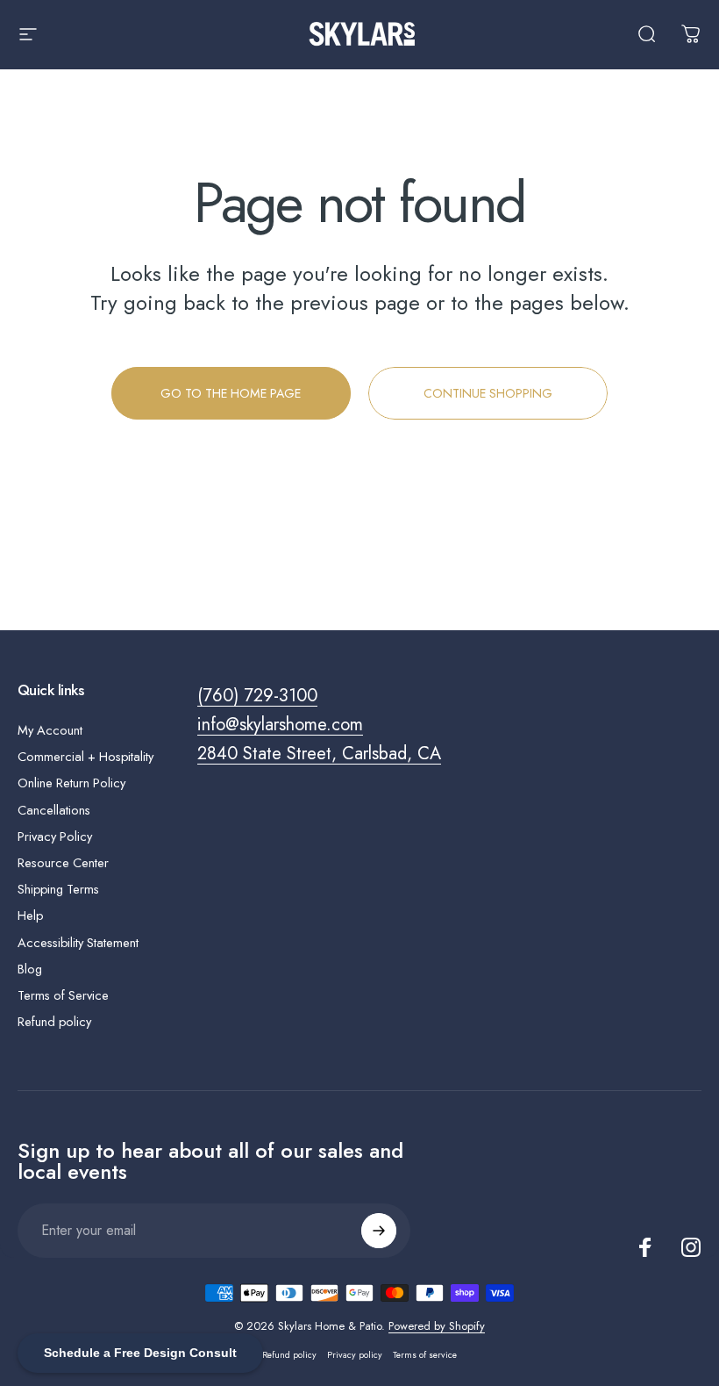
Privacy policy (354, 1354)
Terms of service (425, 1354)
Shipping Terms (58, 889)
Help (30, 915)
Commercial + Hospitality (85, 757)
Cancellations (54, 810)
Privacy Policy (55, 836)
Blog (30, 969)
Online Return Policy (71, 783)
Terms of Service (63, 995)
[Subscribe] (378, 1230)
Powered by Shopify (436, 1326)
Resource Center (63, 863)
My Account (50, 730)
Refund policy (54, 1022)
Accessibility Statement (78, 943)
